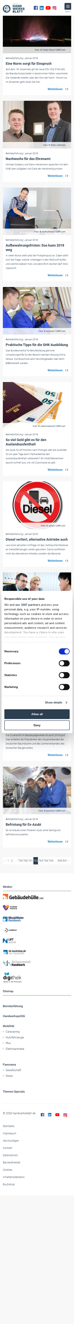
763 (41, 860)
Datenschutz (10, 1155)
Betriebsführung (13, 1006)
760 (25, 860)
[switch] (64, 663)
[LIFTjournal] (37, 941)
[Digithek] (37, 977)
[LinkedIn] (42, 8)
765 (51, 860)
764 (46, 860)
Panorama (9, 1064)
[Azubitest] (37, 930)
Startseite (8, 1126)
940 (60, 860)
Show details (53, 702)
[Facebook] (36, 8)
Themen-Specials (14, 1091)
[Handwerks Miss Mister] (37, 918)
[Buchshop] (37, 952)
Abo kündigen (11, 1140)
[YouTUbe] (48, 8)
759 (20, 860)
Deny (37, 725)
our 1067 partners (27, 604)
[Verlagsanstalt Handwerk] (37, 963)
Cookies (7, 1169)
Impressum (9, 1133)
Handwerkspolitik (14, 1016)
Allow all (37, 714)
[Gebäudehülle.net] (37, 896)
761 (30, 860)
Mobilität (8, 1026)
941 (65, 860)
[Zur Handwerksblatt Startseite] (13, 8)
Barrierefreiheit (11, 1162)
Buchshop (9, 1184)
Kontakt (7, 1147)
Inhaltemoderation (14, 1177)
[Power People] (37, 907)
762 (35, 860)
